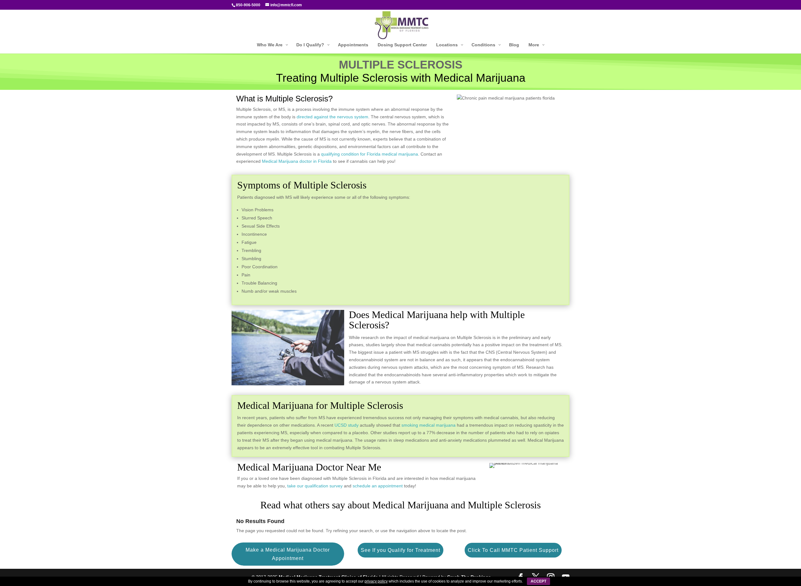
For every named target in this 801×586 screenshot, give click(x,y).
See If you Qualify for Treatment (400, 550)
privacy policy (376, 581)
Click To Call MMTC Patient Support (513, 550)
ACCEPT (538, 581)
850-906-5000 (248, 5)
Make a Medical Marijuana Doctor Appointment (288, 554)
